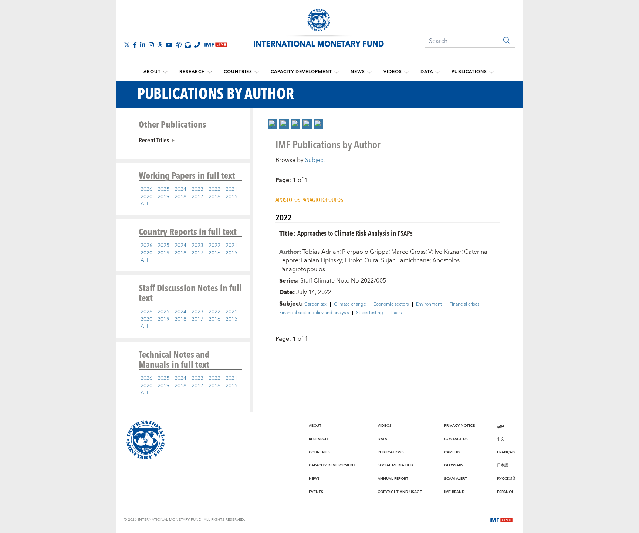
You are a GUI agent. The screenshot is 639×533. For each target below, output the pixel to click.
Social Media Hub (395, 465)
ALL (145, 203)
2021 (231, 189)
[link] (272, 124)
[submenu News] (369, 72)
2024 (180, 189)
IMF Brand (454, 492)
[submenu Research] (209, 72)
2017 (197, 196)
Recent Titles (154, 140)
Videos (392, 72)
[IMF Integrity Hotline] (197, 45)
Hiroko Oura (361, 260)
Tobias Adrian (320, 252)
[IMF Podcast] (179, 45)
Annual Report (393, 478)
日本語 (502, 465)
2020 (146, 196)
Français (506, 452)
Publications (469, 72)
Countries (238, 72)
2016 (214, 196)
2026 (146, 189)
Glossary (453, 465)
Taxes (396, 313)
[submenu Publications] (491, 72)
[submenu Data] (437, 72)
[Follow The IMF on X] (127, 45)
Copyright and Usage (400, 492)
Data (426, 72)
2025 (163, 189)
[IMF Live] (501, 519)
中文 (500, 439)
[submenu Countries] (256, 72)
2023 (197, 189)
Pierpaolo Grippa (365, 252)
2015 (231, 196)
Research (192, 72)
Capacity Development (301, 72)
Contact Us (456, 439)
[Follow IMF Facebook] (135, 45)
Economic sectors (391, 304)
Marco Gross (408, 252)
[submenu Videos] (406, 72)
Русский (506, 478)
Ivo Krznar (448, 252)
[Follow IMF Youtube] (169, 45)
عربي (500, 425)
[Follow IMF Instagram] (151, 45)
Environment (429, 304)
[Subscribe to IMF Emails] (188, 45)
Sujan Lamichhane (405, 260)
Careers (452, 452)
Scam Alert (455, 478)
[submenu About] (165, 72)
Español (505, 492)
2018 (180, 196)
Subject (315, 160)
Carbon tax (315, 304)
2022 (214, 189)
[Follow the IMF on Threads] (159, 45)
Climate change (350, 304)
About (152, 72)
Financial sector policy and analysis (314, 313)
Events (316, 492)
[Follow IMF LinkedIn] (142, 45)
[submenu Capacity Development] (336, 72)
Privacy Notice (459, 425)
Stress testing (369, 313)
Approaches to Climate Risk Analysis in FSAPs (355, 233)
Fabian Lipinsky (321, 260)
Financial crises (464, 304)
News (358, 72)
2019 (163, 196)
